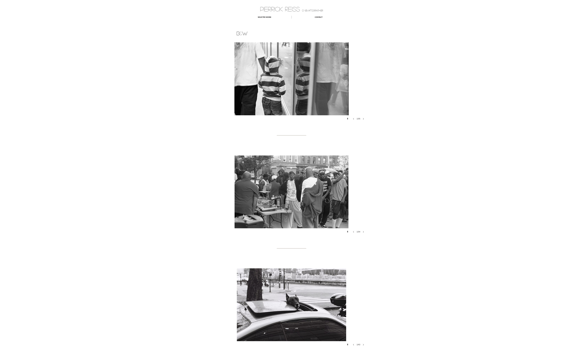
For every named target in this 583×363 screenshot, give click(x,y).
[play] (348, 118)
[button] (291, 84)
